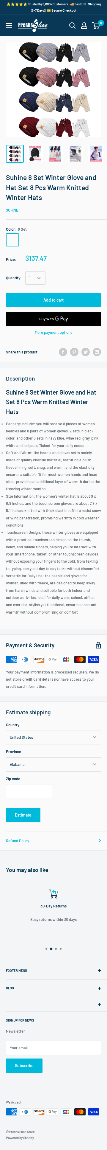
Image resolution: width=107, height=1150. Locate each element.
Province (13, 751)
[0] (96, 25)
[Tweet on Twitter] (85, 352)
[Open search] (72, 25)
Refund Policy (17, 840)
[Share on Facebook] (63, 352)
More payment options (53, 332)
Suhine (12, 210)
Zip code (13, 778)
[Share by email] (97, 352)
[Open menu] (9, 25)
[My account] (84, 25)
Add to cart (53, 299)
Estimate (23, 814)
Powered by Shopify (20, 1138)
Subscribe (24, 1065)
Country (12, 724)
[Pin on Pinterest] (74, 352)
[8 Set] (12, 240)
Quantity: (14, 277)
